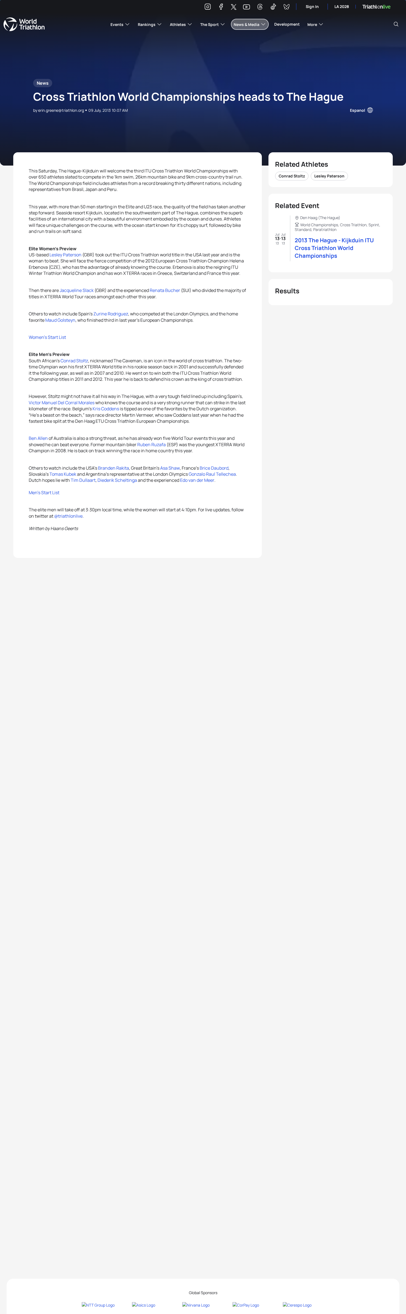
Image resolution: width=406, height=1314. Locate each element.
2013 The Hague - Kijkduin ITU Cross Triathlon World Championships (334, 247)
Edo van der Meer (197, 480)
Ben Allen (38, 438)
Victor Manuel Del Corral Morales (61, 403)
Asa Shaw (170, 468)
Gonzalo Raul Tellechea (212, 474)
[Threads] (260, 7)
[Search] (396, 24)
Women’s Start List (47, 337)
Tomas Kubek (62, 474)
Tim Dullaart (83, 480)
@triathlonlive (68, 516)
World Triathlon (24, 24)
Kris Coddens (106, 409)
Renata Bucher (165, 290)
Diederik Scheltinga (117, 480)
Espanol (357, 110)
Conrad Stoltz (74, 361)
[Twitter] (233, 7)
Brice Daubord (214, 468)
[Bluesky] (286, 7)
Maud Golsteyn (60, 320)
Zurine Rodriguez (110, 314)
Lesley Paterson (65, 255)
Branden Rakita (113, 468)
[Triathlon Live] (376, 7)
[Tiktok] (273, 7)
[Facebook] (221, 7)
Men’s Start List (44, 493)
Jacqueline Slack (77, 290)
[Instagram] (207, 7)
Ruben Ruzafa (151, 444)
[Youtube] (246, 7)
